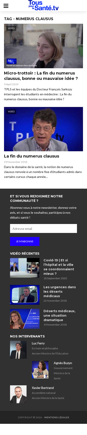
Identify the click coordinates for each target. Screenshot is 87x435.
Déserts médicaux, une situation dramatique (59, 315)
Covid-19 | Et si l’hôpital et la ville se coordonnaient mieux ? (59, 267)
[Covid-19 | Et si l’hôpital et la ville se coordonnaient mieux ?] (24, 268)
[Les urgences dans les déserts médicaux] (24, 295)
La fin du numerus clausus (31, 156)
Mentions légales (56, 417)
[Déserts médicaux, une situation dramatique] (24, 319)
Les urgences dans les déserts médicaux (60, 291)
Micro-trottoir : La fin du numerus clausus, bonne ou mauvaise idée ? (41, 76)
